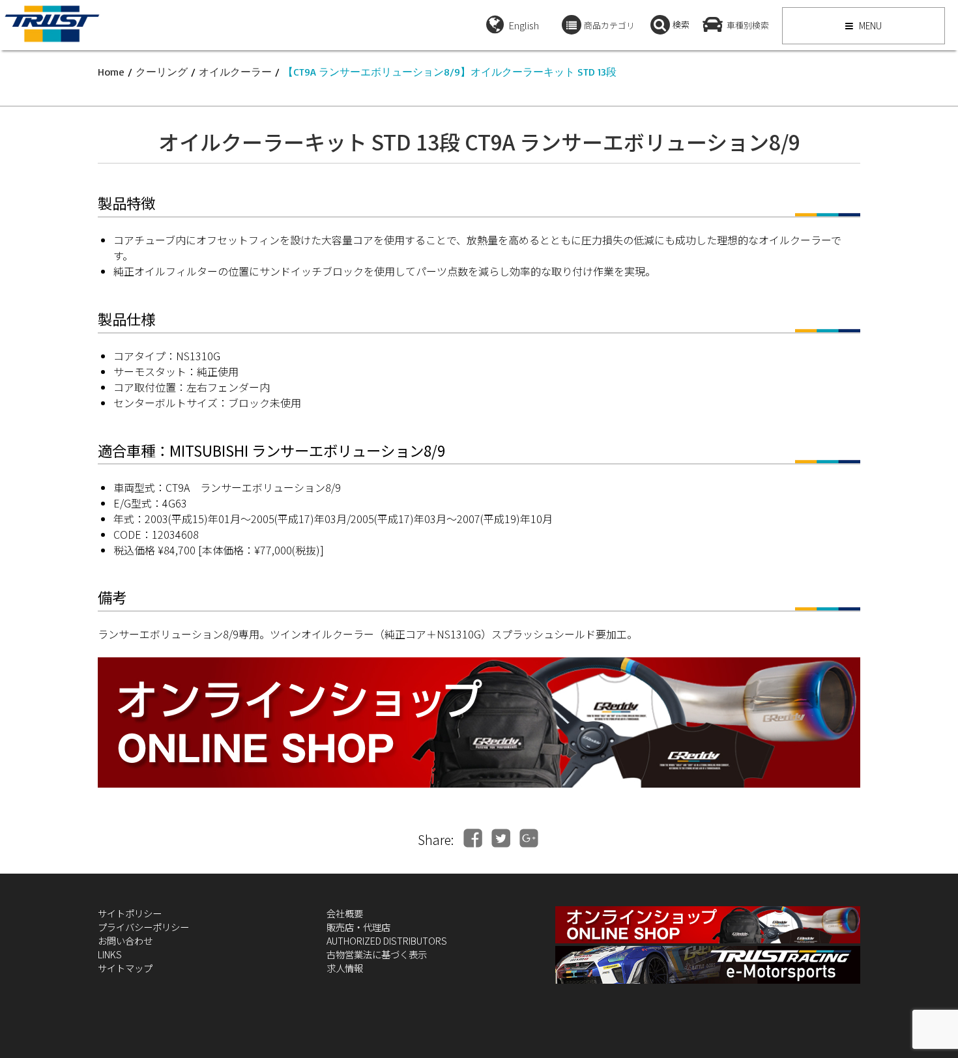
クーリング (162, 71)
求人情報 (345, 968)
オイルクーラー (235, 71)
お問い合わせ (125, 940)
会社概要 (345, 913)
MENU (869, 25)
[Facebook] (473, 838)
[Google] (529, 838)
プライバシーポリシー (143, 927)
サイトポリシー (130, 913)
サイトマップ (125, 968)
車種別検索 (748, 25)
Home (111, 71)
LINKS (110, 954)
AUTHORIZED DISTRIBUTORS (387, 940)
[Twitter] (501, 838)
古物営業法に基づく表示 (377, 954)
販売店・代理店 (358, 927)
